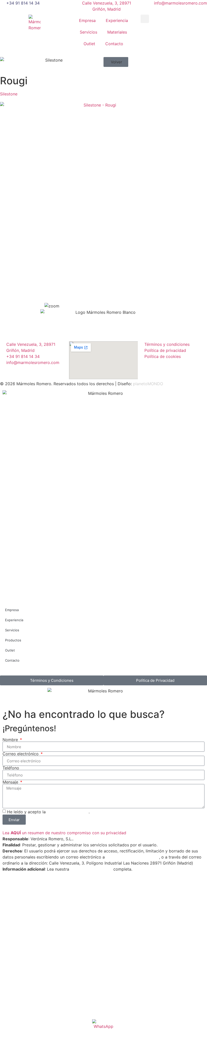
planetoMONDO (148, 383)
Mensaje (11, 782)
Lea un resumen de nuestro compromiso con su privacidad (64, 832)
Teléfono (11, 768)
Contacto (114, 43)
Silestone (8, 93)
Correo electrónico (21, 754)
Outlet (89, 43)
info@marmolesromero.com (132, 856)
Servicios (88, 32)
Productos (13, 640)
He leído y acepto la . (48, 811)
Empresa (87, 20)
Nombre (11, 740)
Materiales (117, 32)
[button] (145, 19)
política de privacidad (68, 811)
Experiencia (117, 20)
